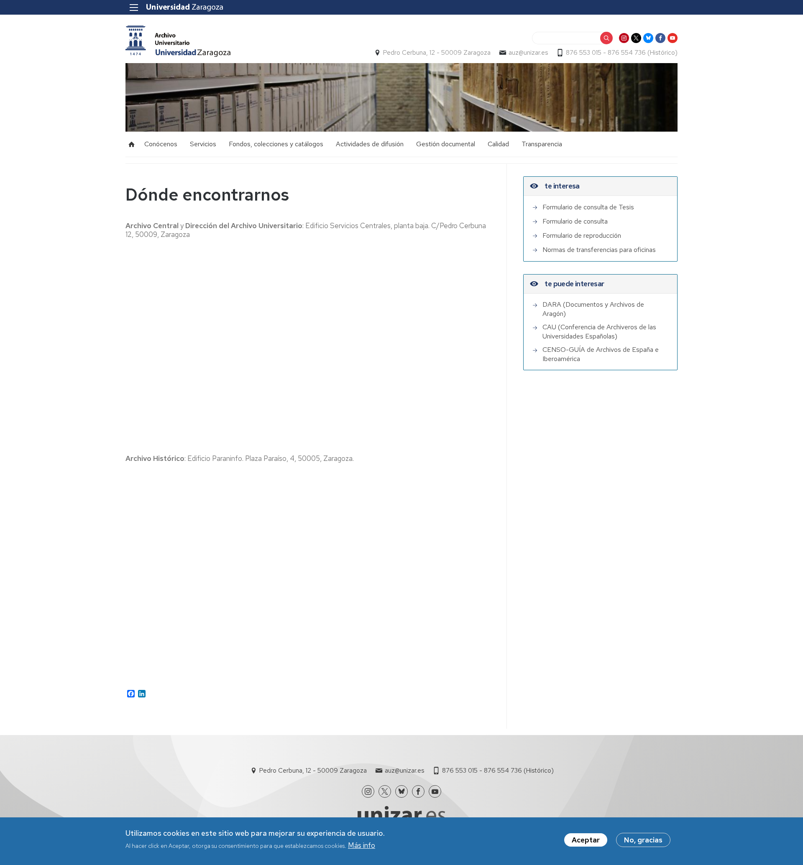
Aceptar (586, 840)
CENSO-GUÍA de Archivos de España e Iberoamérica (600, 354)
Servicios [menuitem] (203, 144)
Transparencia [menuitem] (542, 144)
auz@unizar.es (528, 52)
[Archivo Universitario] (177, 41)
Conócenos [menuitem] (160, 144)
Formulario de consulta (575, 221)
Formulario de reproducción (581, 235)
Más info (361, 845)
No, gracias (643, 840)
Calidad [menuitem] (498, 144)
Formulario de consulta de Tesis (588, 207)
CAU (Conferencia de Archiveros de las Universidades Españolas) (599, 332)
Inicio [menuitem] (131, 144)
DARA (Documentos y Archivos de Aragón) (593, 309)
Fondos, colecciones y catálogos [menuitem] (276, 144)
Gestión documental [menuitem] (445, 144)
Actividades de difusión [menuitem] (370, 144)
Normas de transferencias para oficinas (599, 249)
